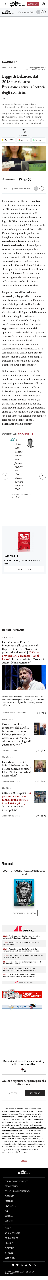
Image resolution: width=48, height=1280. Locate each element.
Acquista (24, 569)
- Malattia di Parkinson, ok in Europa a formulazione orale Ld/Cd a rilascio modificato (19, 969)
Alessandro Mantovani (14, 713)
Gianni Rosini (9, 751)
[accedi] (43, 3)
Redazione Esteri (11, 782)
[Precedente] (5, 476)
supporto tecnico (9, 1152)
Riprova (24, 1160)
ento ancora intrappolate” (13, 808)
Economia (9, 61)
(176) (44, 781)
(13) (44, 713)
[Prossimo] (42, 476)
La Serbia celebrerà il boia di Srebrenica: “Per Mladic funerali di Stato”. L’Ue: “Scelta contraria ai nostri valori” (17, 768)
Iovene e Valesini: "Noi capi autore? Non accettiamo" (23, 660)
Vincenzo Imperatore (21, 494)
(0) (19, 497)
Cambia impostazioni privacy (17, 1191)
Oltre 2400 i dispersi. (14, 793)
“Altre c (6, 806)
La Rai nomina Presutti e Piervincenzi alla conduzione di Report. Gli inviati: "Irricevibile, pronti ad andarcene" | (20, 647)
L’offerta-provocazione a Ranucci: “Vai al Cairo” (20, 655)
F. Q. (5, 99)
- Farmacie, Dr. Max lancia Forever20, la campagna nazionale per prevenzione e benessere (21, 950)
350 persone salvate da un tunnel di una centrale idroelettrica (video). (17, 798)
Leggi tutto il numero (24, 913)
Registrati (35, 1093)
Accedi (13, 1093)
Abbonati (33, 4)
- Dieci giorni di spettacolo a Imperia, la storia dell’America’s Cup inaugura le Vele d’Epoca (21, 937)
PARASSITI (11, 556)
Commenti (10, 179)
